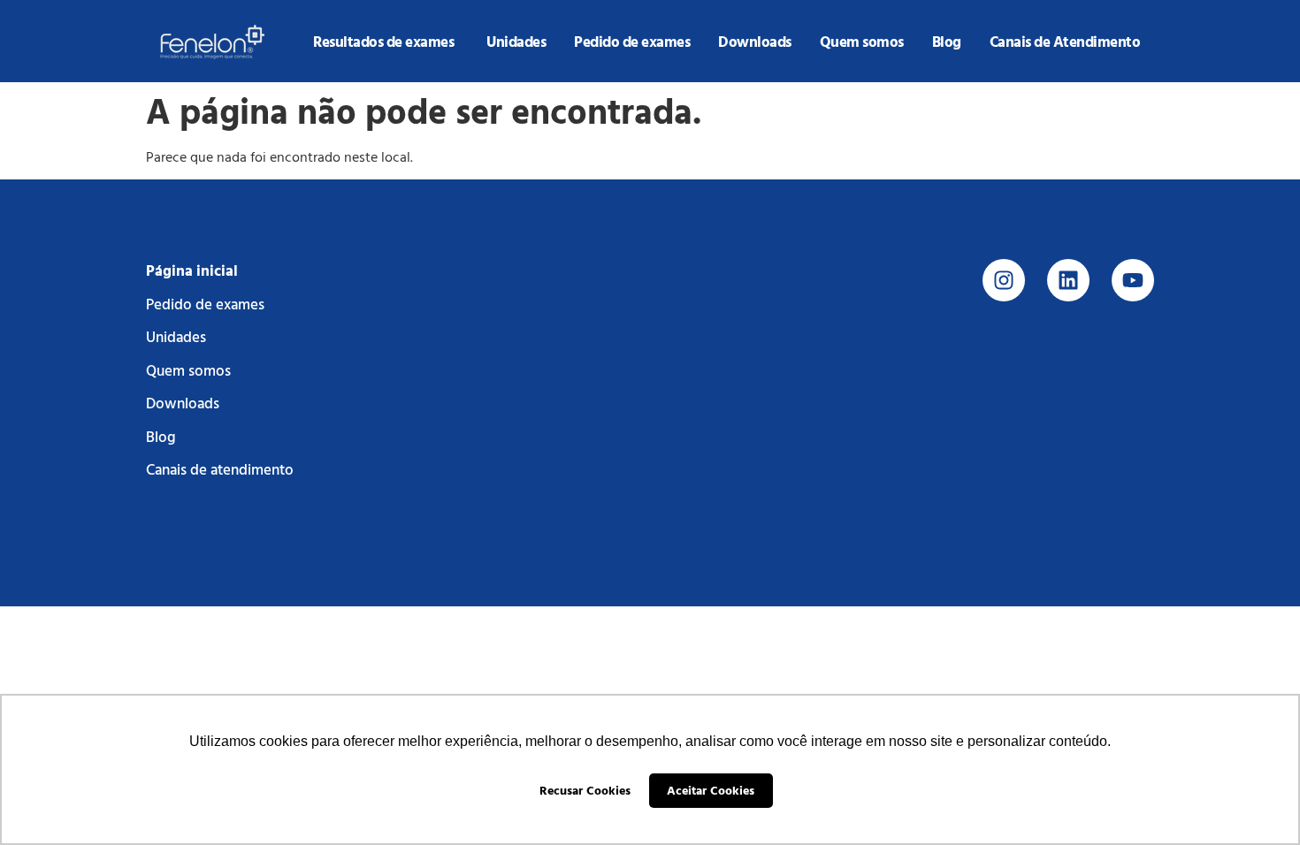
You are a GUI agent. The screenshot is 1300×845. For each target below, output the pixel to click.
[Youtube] (1133, 280)
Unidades (176, 336)
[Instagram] (1004, 280)
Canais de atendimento (220, 469)
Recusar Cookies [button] (585, 789)
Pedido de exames (205, 304)
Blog (161, 436)
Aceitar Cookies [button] (710, 789)
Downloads (182, 403)
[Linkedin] (1068, 280)
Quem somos (188, 370)
